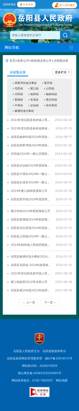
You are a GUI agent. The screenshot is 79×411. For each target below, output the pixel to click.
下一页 (50, 302)
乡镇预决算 (61, 60)
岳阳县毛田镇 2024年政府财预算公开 (35, 265)
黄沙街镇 (51, 99)
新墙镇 (19, 99)
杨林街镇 (51, 94)
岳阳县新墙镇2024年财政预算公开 (33, 219)
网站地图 (62, 380)
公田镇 (50, 88)
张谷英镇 (51, 105)
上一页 (29, 302)
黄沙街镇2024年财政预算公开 (30, 211)
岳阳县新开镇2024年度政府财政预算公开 (38, 199)
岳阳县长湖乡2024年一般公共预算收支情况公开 (42, 182)
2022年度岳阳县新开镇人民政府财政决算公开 (41, 273)
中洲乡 (19, 105)
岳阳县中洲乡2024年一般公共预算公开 (36, 174)
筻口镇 (34, 88)
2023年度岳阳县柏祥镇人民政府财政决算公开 (41, 120)
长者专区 (28, 4)
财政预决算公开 (41, 60)
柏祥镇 (34, 94)
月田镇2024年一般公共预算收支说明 (35, 153)
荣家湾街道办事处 (26, 83)
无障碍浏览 (9, 4)
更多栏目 (61, 72)
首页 (12, 60)
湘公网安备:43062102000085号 (39, 373)
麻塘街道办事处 (24, 111)
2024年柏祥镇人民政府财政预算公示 (35, 245)
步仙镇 (34, 105)
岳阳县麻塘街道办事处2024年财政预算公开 (39, 256)
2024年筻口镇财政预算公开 (29, 191)
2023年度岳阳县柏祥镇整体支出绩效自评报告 (41, 128)
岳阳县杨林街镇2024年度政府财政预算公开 (39, 137)
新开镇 (48, 83)
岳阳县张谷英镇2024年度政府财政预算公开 (39, 228)
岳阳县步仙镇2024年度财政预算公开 (35, 165)
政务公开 (23, 60)
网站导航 (12, 47)
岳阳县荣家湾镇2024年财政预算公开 (35, 145)
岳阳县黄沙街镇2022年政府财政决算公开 (38, 290)
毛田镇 (19, 88)
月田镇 (19, 94)
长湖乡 (34, 99)
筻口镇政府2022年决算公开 (29, 282)
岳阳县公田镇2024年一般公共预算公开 (36, 236)
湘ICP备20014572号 (58, 358)
